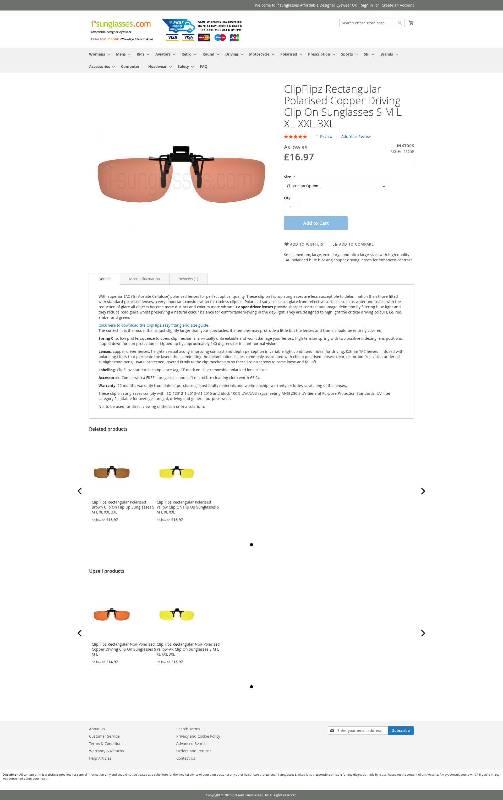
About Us (97, 728)
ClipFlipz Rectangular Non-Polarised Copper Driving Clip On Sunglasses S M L (124, 649)
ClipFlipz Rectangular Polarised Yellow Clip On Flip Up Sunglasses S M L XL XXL (188, 507)
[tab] (104, 279)
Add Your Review (356, 136)
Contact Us (185, 758)
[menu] (251, 60)
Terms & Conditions (106, 743)
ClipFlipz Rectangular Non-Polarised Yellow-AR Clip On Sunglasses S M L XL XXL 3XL (188, 649)
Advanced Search (191, 743)
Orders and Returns (193, 750)
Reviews (188, 278)
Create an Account (398, 5)
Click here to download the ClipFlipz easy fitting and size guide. (154, 325)
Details (105, 278)
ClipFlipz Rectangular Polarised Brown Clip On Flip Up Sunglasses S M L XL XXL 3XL (123, 507)
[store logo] (167, 29)
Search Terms (188, 728)
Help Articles (100, 758)
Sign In (367, 5)
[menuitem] (98, 54)
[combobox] (372, 23)
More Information (144, 278)
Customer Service (104, 736)
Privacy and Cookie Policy (198, 736)
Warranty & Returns (106, 750)
